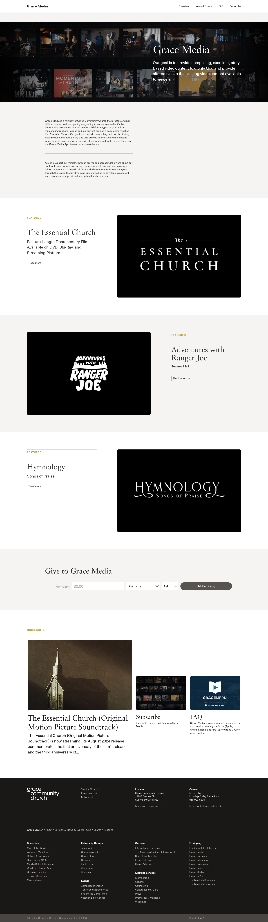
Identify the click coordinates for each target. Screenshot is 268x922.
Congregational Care (146, 889)
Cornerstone (88, 856)
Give (88, 829)
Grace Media (37, 6)
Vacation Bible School (93, 897)
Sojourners (87, 867)
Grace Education (198, 860)
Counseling (141, 885)
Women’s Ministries (38, 851)
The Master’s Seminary (202, 880)
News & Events (75, 829)
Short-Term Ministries (147, 856)
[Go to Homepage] (43, 794)
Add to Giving (206, 586)
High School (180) (37, 860)
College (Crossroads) (38, 856)
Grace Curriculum (199, 856)
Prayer (138, 893)
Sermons (60, 829)
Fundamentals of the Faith (203, 847)
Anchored (86, 847)
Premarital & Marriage (147, 897)
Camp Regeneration (92, 885)
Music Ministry (35, 880)
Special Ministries (37, 876)
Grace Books (196, 851)
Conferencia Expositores (94, 889)
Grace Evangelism (199, 864)
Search (97, 829)
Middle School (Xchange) (40, 864)
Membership (142, 877)
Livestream (87, 793)
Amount (63, 586)
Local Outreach (143, 860)
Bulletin (85, 797)
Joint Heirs (87, 864)
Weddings (140, 901)
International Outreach (147, 847)
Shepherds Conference (94, 893)
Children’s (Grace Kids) (39, 867)
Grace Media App (59, 144)
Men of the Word (36, 847)
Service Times (89, 789)
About (49, 829)
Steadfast (86, 871)
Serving (139, 881)
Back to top (195, 918)
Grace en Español (37, 871)
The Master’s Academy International (155, 851)
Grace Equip (196, 867)
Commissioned (89, 851)
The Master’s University (202, 884)
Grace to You (196, 876)
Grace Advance (143, 864)
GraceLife (86, 860)
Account (108, 829)
